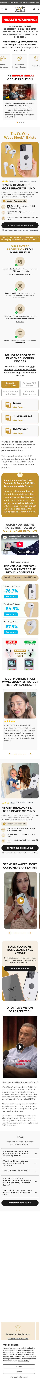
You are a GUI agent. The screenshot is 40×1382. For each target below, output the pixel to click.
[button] (20, 322)
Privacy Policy (23, 1361)
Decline (19, 1372)
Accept (19, 1366)
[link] (14, 201)
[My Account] (33, 9)
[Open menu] (1, 9)
